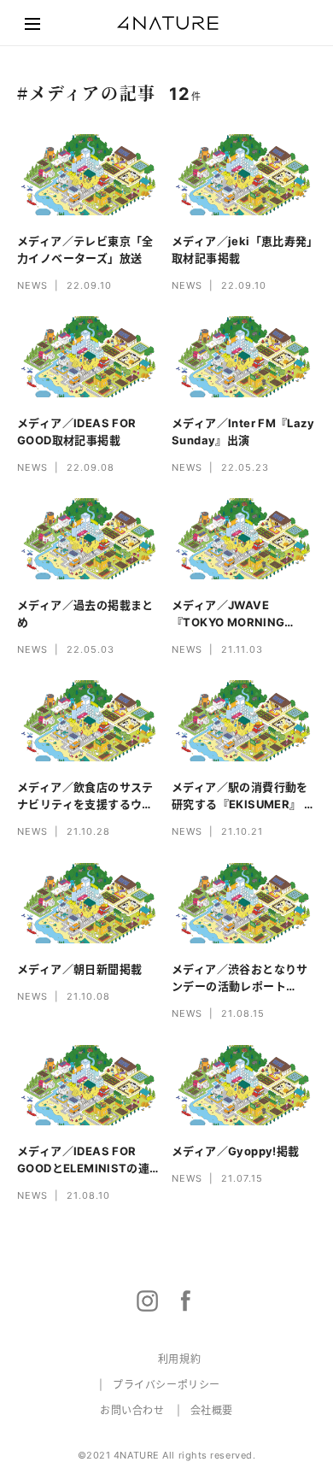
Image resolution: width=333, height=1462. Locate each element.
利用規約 (179, 1359)
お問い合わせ (132, 1410)
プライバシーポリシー (166, 1384)
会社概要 (211, 1410)
